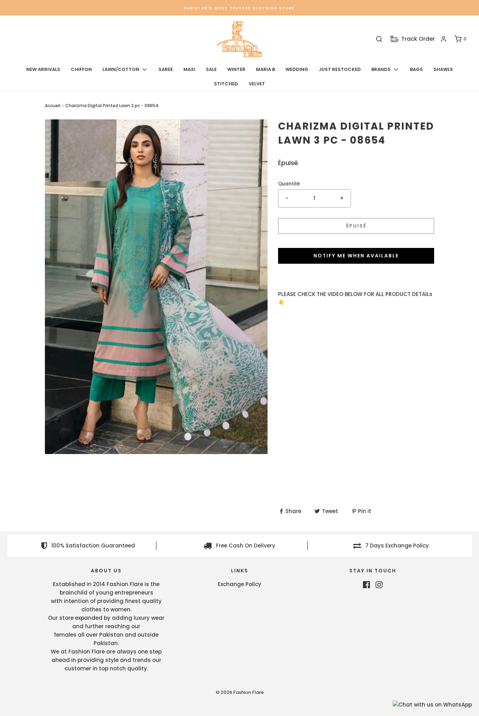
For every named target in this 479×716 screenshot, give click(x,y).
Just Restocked (340, 69)
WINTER (236, 69)
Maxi (189, 69)
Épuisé (356, 225)
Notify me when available (356, 255)
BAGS (416, 69)
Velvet (257, 83)
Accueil (52, 106)
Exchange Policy (239, 584)
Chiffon (81, 69)
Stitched (226, 83)
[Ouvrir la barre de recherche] (379, 39)
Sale (211, 69)
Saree (165, 69)
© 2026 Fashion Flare (240, 692)
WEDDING (296, 69)
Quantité (289, 183)
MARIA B (265, 69)
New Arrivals (43, 69)
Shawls (443, 69)
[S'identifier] (443, 38)
